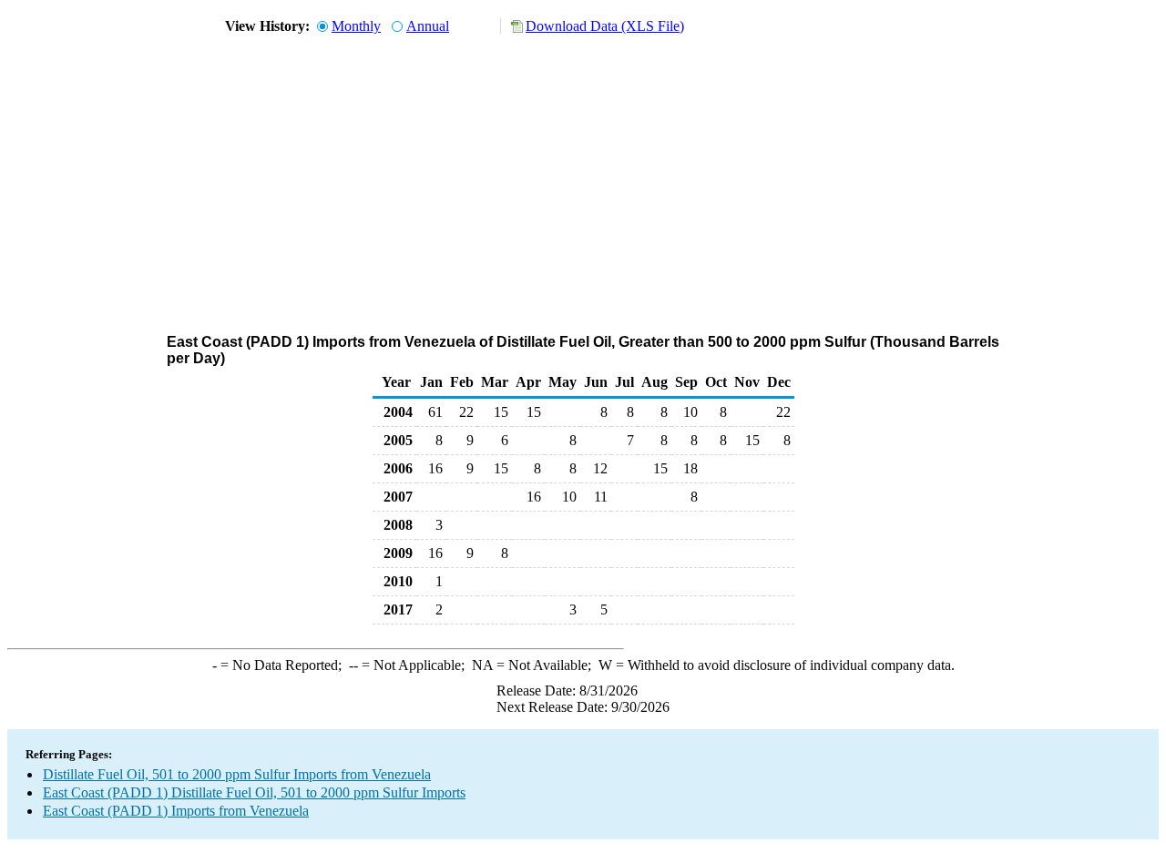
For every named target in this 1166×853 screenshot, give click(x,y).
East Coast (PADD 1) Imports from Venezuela (176, 810)
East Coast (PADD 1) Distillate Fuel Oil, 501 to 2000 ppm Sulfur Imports (254, 792)
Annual (427, 26)
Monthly (356, 26)
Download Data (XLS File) (605, 26)
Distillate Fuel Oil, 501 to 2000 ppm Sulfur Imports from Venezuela (237, 774)
